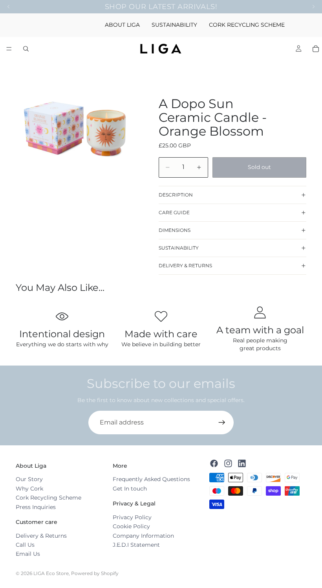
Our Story (29, 479)
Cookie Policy (131, 526)
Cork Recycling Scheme (48, 497)
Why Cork (29, 488)
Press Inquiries (36, 506)
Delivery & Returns (41, 535)
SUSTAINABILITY (174, 24)
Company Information (143, 535)
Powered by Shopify (95, 573)
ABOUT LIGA (122, 24)
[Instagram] (228, 463)
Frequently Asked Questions (151, 479)
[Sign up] (222, 422)
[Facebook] (214, 463)
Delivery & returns (185, 265)
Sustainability (179, 248)
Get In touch (130, 488)
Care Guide (174, 212)
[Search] (26, 48)
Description (176, 195)
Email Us (28, 553)
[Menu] (9, 49)
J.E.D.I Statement (136, 544)
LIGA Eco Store (51, 573)
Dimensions (174, 230)
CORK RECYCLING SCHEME (247, 24)
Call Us (25, 544)
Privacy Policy (132, 517)
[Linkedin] (242, 463)
